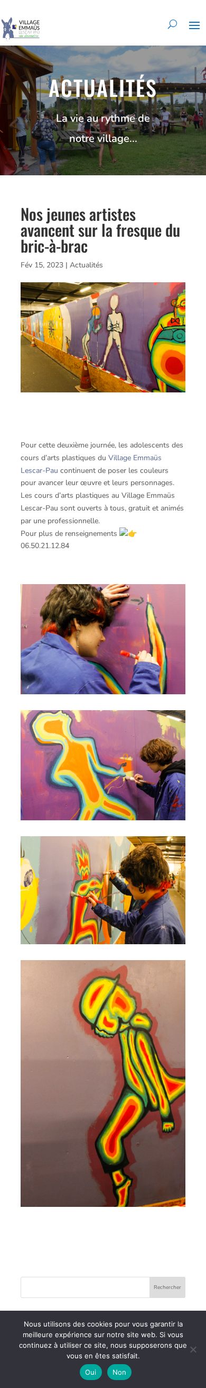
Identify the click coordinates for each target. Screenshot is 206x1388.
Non (120, 1372)
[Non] (193, 1349)
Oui (91, 1372)
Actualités (86, 265)
